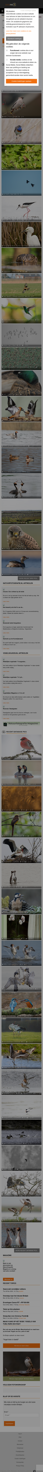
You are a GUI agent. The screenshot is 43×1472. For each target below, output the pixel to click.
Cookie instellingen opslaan (28, 10)
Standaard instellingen (15, 38)
